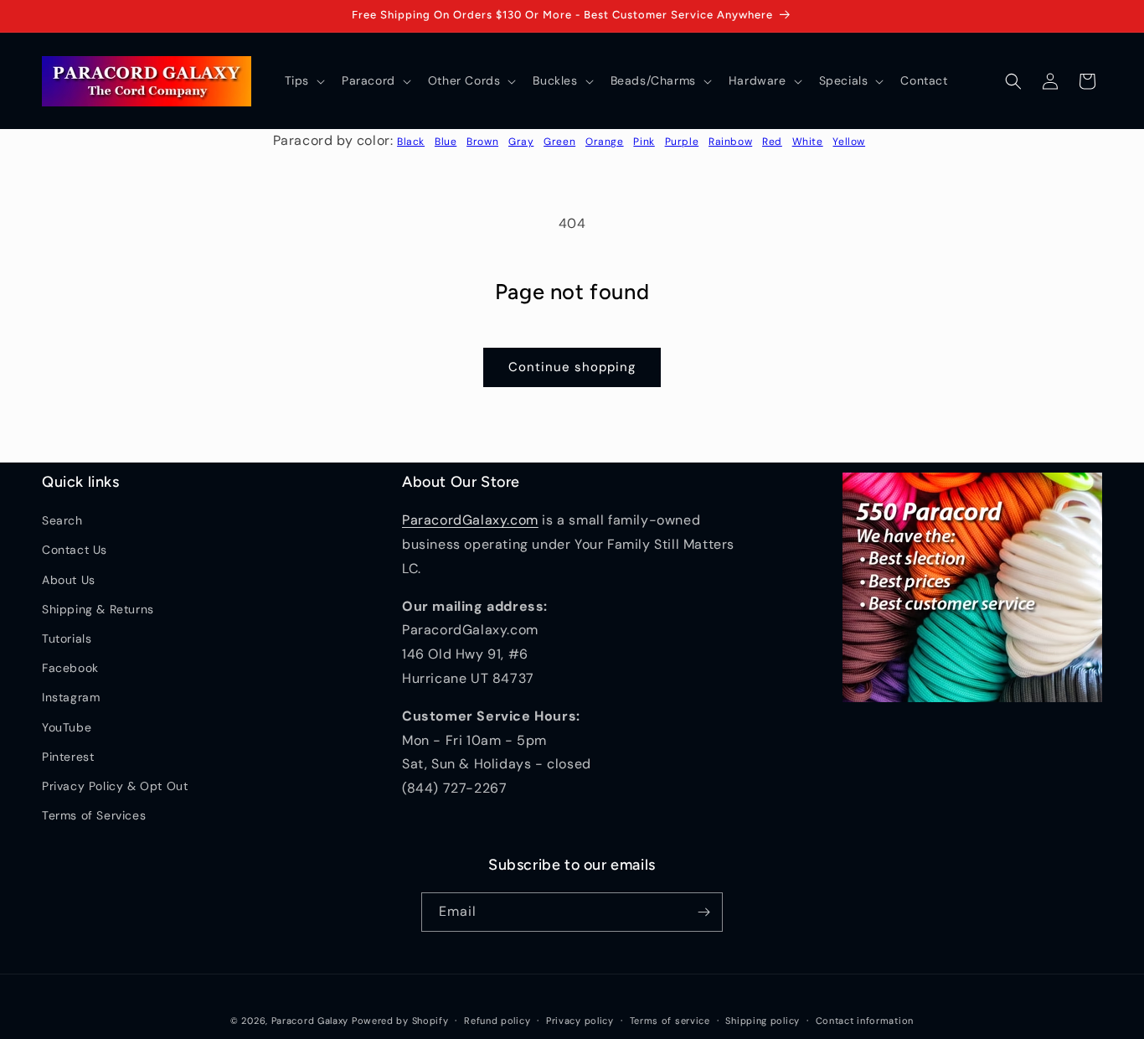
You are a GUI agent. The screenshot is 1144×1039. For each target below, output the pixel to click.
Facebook (70, 667)
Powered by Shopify (400, 1020)
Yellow (848, 141)
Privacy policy (580, 1020)
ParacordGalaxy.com (470, 520)
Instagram (71, 697)
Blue (445, 141)
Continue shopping (572, 367)
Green (559, 141)
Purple (682, 141)
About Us (68, 579)
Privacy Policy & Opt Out (115, 785)
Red (772, 141)
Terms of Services (94, 815)
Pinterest (68, 756)
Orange (604, 141)
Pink (643, 141)
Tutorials (66, 638)
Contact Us (74, 549)
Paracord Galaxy (310, 1020)
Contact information (865, 1020)
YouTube (66, 727)
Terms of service (670, 1020)
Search (62, 520)
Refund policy (497, 1020)
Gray (520, 141)
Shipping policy (762, 1020)
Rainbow (730, 141)
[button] (303, 80)
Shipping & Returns (98, 609)
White (807, 141)
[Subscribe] (703, 912)
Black (411, 141)
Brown (482, 141)
